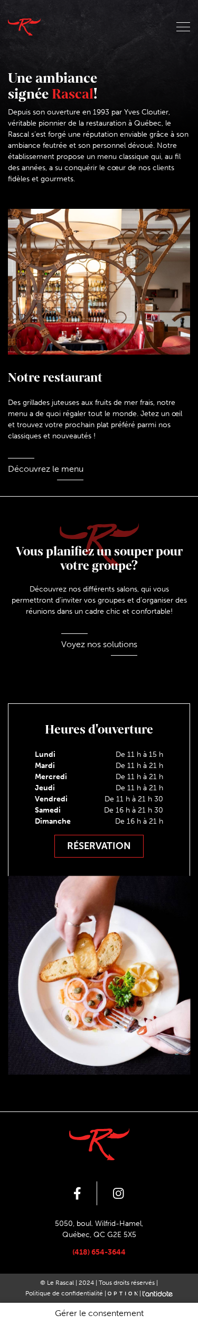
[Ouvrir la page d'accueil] (24, 27)
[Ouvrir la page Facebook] (77, 1193)
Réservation (99, 846)
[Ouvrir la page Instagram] (118, 1193)
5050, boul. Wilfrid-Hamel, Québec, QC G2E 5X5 (99, 1229)
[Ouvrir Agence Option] (122, 1293)
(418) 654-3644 (99, 1252)
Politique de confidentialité (64, 1293)
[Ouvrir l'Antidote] (157, 1293)
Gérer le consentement (99, 1313)
